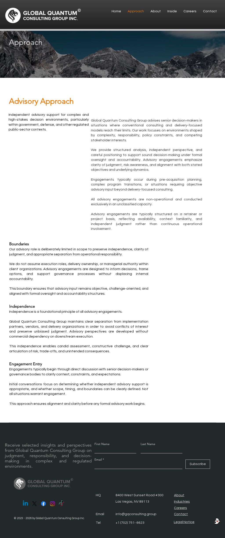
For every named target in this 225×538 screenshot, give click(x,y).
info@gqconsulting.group (136, 514)
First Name (102, 443)
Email (98, 459)
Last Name (148, 443)
